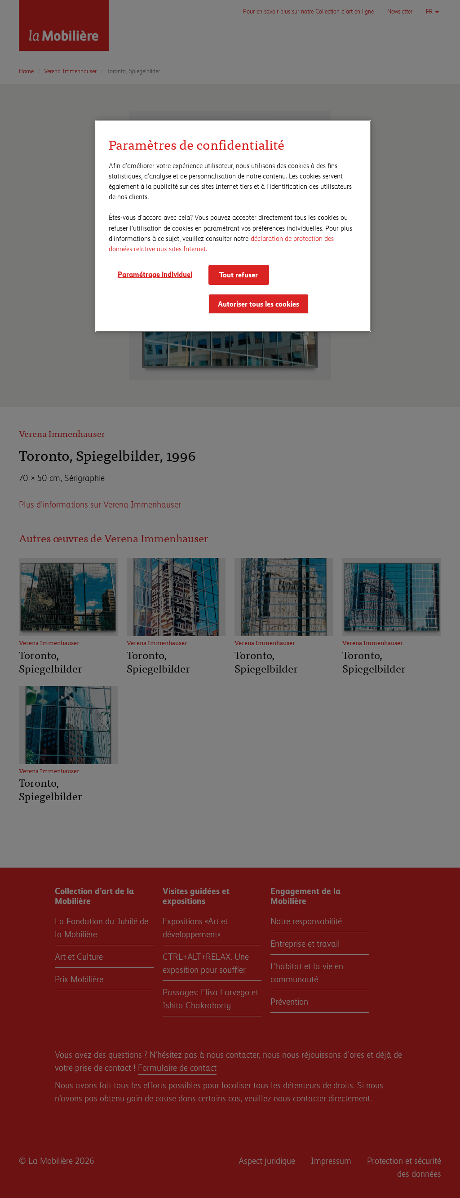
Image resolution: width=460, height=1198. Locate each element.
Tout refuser (238, 274)
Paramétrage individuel (155, 274)
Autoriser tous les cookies (258, 304)
